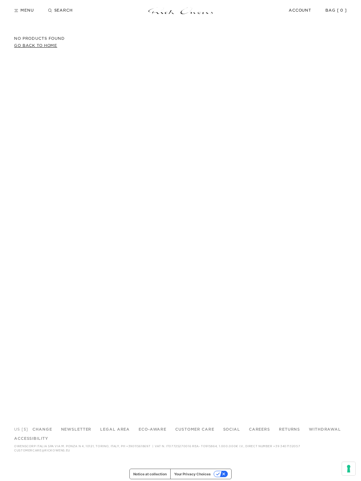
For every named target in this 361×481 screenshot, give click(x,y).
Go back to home (35, 46)
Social (231, 429)
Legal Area (115, 429)
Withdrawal (325, 429)
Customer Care (194, 429)
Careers (259, 429)
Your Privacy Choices (192, 474)
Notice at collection (150, 474)
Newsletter (76, 429)
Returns (289, 429)
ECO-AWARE (152, 429)
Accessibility (31, 439)
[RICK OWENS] (180, 10)
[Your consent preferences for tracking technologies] (348, 468)
